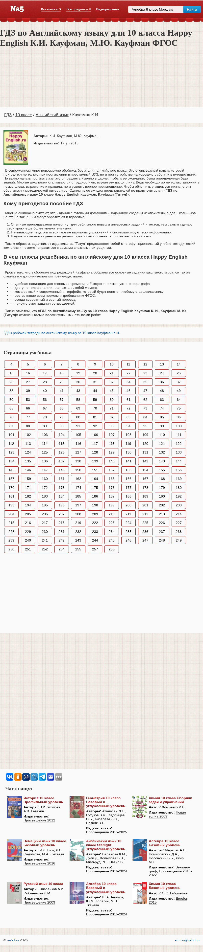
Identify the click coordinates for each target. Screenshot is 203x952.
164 (95, 479)
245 (112, 540)
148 (62, 470)
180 (179, 488)
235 (128, 532)
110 (162, 435)
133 (179, 452)
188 (128, 496)
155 (162, 470)
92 (95, 426)
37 (179, 382)
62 (145, 400)
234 (112, 532)
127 (78, 452)
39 (28, 391)
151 (95, 470)
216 (28, 523)
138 (78, 461)
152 (112, 470)
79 (62, 417)
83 (128, 417)
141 (128, 461)
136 (45, 461)
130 (128, 452)
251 (28, 549)
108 (128, 435)
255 (78, 549)
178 (145, 488)
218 (62, 523)
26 (11, 382)
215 (11, 523)
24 (162, 373)
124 (28, 452)
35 (145, 382)
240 (28, 540)
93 (112, 426)
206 (45, 514)
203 (179, 505)
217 (45, 523)
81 (95, 417)
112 (11, 444)
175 (95, 488)
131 (145, 452)
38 (11, 391)
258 (112, 549)
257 (95, 549)
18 (62, 373)
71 (112, 408)
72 (128, 408)
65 (11, 408)
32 (112, 382)
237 (162, 532)
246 (128, 540)
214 (179, 514)
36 (162, 382)
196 (62, 505)
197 (78, 505)
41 (62, 391)
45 (112, 391)
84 (145, 417)
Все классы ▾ (51, 9)
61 (128, 400)
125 (45, 452)
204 (11, 514)
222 (95, 523)
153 (128, 470)
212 (145, 514)
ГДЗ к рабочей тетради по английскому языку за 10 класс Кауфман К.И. (61, 333)
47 (145, 391)
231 (62, 532)
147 (45, 470)
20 (95, 373)
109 (145, 435)
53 (28, 400)
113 (28, 444)
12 (145, 364)
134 (11, 461)
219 (78, 523)
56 (45, 400)
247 (145, 540)
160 (45, 479)
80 (78, 417)
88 (28, 426)
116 (78, 444)
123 (11, 452)
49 (179, 391)
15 (11, 373)
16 (28, 373)
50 (11, 400)
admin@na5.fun (187, 940)
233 (95, 532)
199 (112, 505)
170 (11, 488)
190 (162, 496)
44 (95, 391)
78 (45, 417)
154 (145, 470)
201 (145, 505)
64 (179, 400)
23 (145, 373)
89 (45, 426)
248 (162, 540)
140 (112, 461)
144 (179, 461)
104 (62, 435)
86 (179, 417)
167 (145, 479)
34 (128, 382)
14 (179, 364)
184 (62, 496)
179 (162, 488)
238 (179, 532)
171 (28, 488)
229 (28, 532)
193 (11, 505)
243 (78, 540)
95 (145, 426)
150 (78, 470)
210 (112, 514)
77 (28, 417)
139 (95, 461)
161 (62, 479)
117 (95, 444)
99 (162, 426)
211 (128, 514)
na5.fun (13, 940)
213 (162, 514)
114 (45, 444)
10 (112, 364)
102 (28, 435)
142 (145, 461)
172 (45, 488)
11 (128, 364)
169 (179, 479)
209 (95, 514)
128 (95, 452)
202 (162, 505)
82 (112, 417)
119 (128, 444)
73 (145, 408)
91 (78, 426)
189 (145, 496)
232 (78, 532)
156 (179, 470)
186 (95, 496)
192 (179, 496)
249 (179, 540)
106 (95, 435)
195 (45, 505)
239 (11, 540)
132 (162, 452)
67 (45, 408)
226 (162, 523)
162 (78, 479)
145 (11, 470)
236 (145, 532)
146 (28, 470)
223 (112, 523)
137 (62, 461)
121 (162, 444)
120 (145, 444)
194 (28, 505)
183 (45, 496)
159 (28, 479)
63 (162, 400)
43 (78, 391)
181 (11, 496)
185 (78, 496)
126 (62, 452)
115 (61, 444)
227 (179, 523)
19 (78, 373)
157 (11, 479)
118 (112, 444)
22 (128, 373)
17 (45, 373)
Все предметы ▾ (78, 9)
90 (62, 426)
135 (28, 461)
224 (128, 523)
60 (112, 400)
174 (78, 488)
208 (78, 514)
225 (145, 523)
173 (62, 488)
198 (95, 505)
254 (62, 549)
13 (162, 364)
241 (45, 540)
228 (11, 532)
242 (62, 540)
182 (28, 496)
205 (28, 514)
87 (11, 426)
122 (179, 444)
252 (45, 549)
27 (28, 382)
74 (162, 408)
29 (62, 382)
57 (62, 400)
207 (62, 514)
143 (162, 461)
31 (95, 382)
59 (95, 400)
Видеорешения (107, 9)
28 (45, 382)
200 (128, 505)
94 (128, 426)
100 (179, 426)
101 (11, 435)
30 (78, 382)
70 (95, 408)
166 (128, 479)
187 (112, 496)
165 (112, 479)
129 (112, 452)
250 (11, 549)
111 (178, 435)
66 (28, 408)
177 (128, 488)
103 (45, 435)
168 (162, 479)
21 (112, 373)
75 (179, 408)
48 (162, 391)
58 (78, 400)
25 (179, 373)
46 (128, 391)
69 (78, 408)
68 (62, 408)
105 (78, 435)
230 (45, 532)
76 (11, 417)
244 (95, 540)
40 (45, 391)
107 (112, 435)
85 (162, 417)
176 (112, 488)
